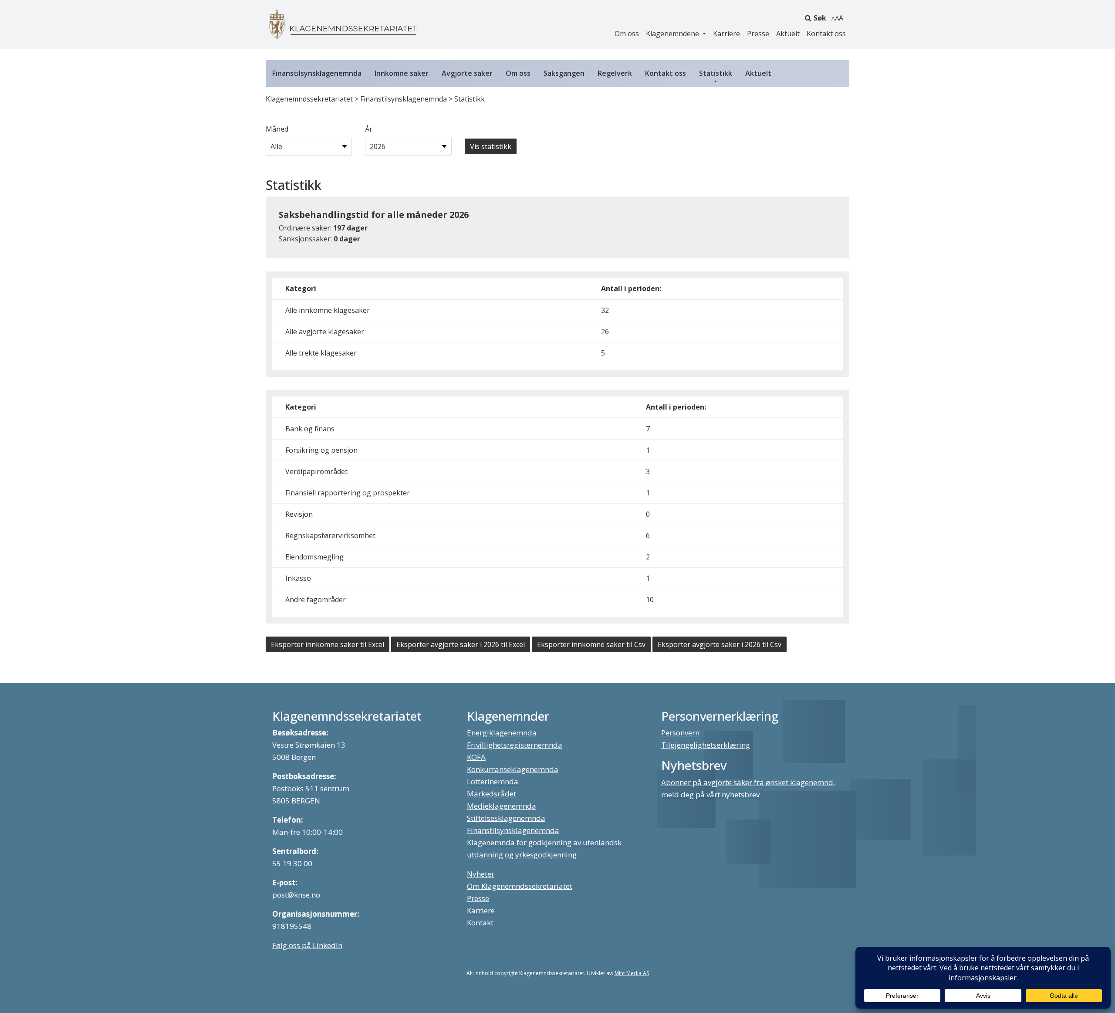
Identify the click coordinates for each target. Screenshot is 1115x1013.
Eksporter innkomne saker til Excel (327, 644)
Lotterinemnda (492, 781)
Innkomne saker (402, 73)
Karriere (726, 33)
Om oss (627, 33)
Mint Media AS (632, 973)
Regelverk (615, 73)
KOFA (476, 757)
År (368, 129)
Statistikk (715, 73)
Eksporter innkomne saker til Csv (591, 644)
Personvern (680, 733)
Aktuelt (788, 33)
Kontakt (480, 923)
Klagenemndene (673, 33)
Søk (820, 18)
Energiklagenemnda (502, 733)
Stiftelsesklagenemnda (506, 818)
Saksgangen (564, 73)
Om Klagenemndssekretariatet (519, 886)
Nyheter (480, 874)
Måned (277, 129)
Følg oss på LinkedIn (307, 945)
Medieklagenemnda (501, 806)
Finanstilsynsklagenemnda (317, 73)
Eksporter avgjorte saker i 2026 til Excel (460, 644)
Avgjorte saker (467, 73)
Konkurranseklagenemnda (512, 769)
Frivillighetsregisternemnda (514, 745)
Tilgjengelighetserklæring (705, 745)
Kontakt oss (826, 33)
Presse (758, 33)
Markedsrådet (491, 794)
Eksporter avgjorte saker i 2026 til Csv (719, 644)
